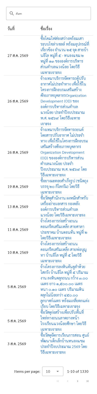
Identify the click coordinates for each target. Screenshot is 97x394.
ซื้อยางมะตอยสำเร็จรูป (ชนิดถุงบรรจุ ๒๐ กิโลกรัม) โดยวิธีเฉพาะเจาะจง (64, 186)
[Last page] (87, 381)
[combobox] (52, 371)
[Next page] (77, 381)
